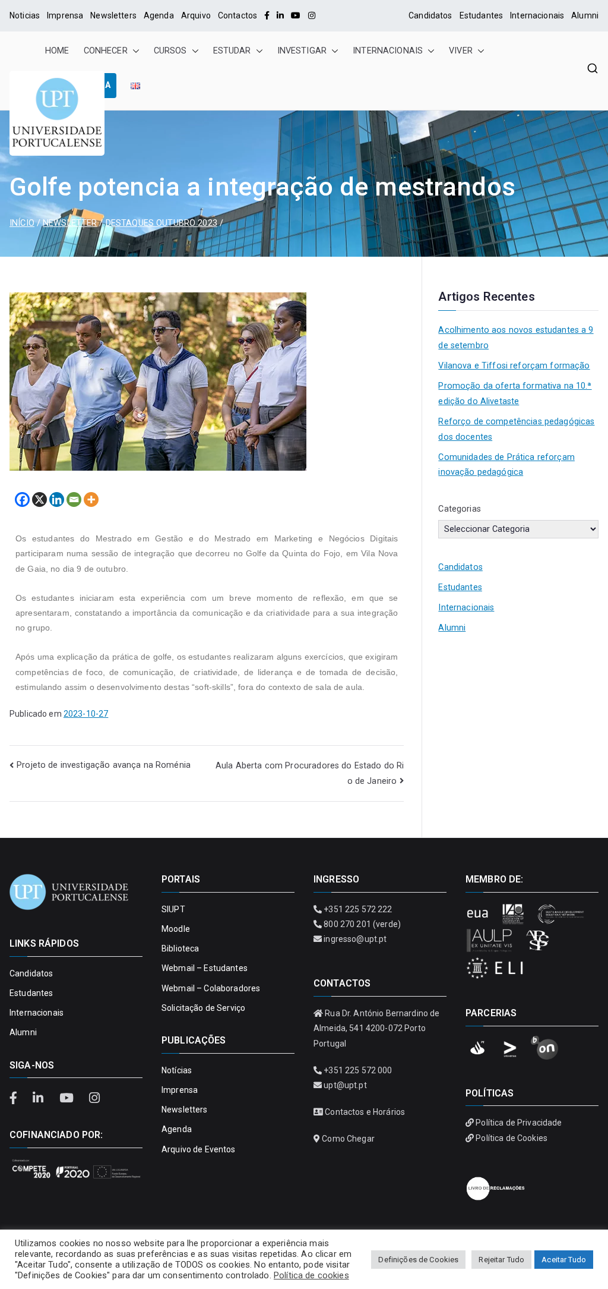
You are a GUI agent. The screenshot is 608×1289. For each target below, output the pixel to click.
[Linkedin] (56, 499)
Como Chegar (348, 1138)
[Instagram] (311, 15)
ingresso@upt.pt (355, 939)
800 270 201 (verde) (362, 924)
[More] (91, 499)
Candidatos (430, 15)
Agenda (159, 15)
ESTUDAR (232, 51)
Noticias (25, 15)
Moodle (176, 929)
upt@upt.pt (345, 1085)
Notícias (177, 1070)
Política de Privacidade (519, 1122)
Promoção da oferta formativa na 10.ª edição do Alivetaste (514, 393)
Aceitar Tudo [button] (564, 1259)
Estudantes (481, 15)
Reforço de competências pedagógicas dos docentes (516, 429)
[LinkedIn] (280, 15)
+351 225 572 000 (358, 1070)
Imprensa (65, 15)
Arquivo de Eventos (199, 1149)
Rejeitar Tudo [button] (501, 1259)
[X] (39, 499)
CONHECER (106, 51)
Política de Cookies (511, 1138)
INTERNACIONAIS (388, 51)
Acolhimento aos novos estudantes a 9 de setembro (515, 338)
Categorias (459, 509)
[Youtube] (295, 15)
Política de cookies (311, 1275)
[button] (134, 51)
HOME (57, 51)
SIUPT (173, 909)
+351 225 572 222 (358, 909)
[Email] (73, 499)
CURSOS (170, 51)
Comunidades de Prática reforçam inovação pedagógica (506, 465)
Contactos (237, 15)
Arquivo (196, 15)
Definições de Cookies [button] (418, 1259)
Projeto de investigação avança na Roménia (104, 765)
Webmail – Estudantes (205, 968)
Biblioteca (180, 948)
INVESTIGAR (302, 51)
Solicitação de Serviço (203, 1008)
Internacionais (537, 15)
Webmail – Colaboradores (211, 988)
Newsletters (113, 15)
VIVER (461, 51)
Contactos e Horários (365, 1112)
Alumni (584, 15)
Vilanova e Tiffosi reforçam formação (514, 366)
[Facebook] (267, 15)
